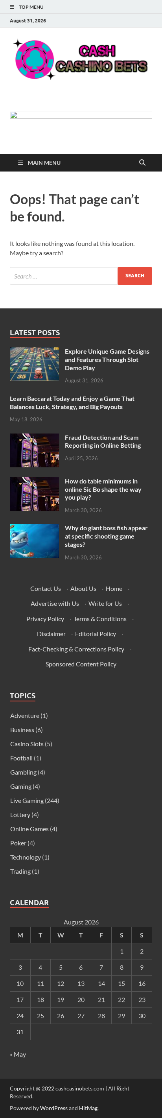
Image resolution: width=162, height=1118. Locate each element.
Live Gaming (27, 800)
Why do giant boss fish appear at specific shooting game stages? (106, 536)
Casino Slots (27, 743)
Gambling (23, 772)
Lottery (20, 814)
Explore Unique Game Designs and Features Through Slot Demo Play (107, 359)
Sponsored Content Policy (81, 664)
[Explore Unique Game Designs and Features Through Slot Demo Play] (34, 352)
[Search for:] (81, 276)
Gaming (20, 786)
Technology (25, 857)
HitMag (88, 1108)
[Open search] (142, 163)
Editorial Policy (95, 633)
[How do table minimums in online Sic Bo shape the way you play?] (34, 481)
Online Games (29, 828)
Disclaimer (51, 633)
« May (18, 1054)
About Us (83, 588)
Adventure (24, 715)
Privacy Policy (45, 618)
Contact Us (45, 588)
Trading (20, 871)
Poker (18, 843)
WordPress (54, 1108)
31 (20, 1031)
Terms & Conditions (100, 618)
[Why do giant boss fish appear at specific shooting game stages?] (34, 528)
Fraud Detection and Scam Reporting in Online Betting (103, 441)
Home (114, 588)
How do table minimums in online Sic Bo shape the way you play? (103, 489)
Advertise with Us (55, 603)
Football (21, 758)
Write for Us (105, 603)
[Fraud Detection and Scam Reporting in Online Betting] (34, 438)
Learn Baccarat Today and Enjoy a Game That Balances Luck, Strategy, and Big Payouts (72, 402)
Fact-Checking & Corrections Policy (76, 649)
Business (22, 729)
